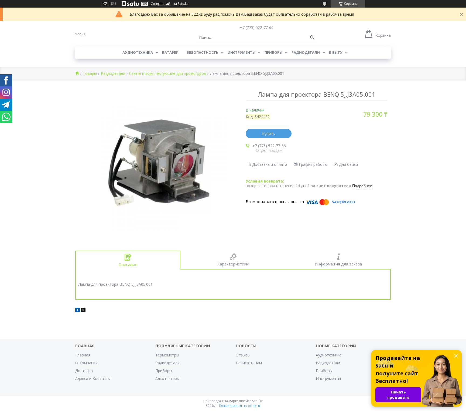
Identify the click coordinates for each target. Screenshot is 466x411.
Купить (268, 133)
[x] (83, 310)
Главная (82, 355)
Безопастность (202, 52)
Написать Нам (249, 362)
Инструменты (241, 52)
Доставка (84, 370)
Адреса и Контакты (93, 378)
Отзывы (243, 355)
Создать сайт (161, 4)
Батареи (170, 52)
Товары (90, 73)
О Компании (86, 362)
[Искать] (312, 37)
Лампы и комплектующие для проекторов (167, 73)
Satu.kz (257, 401)
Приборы (273, 52)
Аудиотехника (137, 52)
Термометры (167, 355)
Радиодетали (306, 52)
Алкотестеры (167, 378)
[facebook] (77, 310)
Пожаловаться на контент (239, 405)
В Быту (335, 52)
